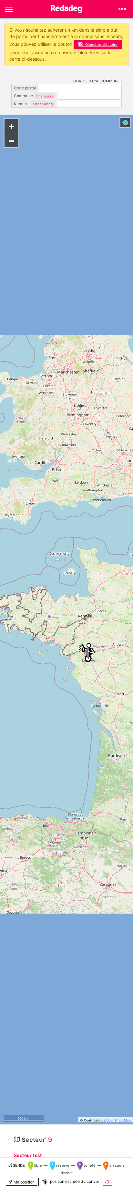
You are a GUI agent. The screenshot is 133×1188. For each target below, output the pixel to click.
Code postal (25, 88)
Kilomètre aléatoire (101, 44)
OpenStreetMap (118, 1120)
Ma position (24, 1182)
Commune (34, 95)
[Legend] (125, 122)
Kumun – (33, 103)
